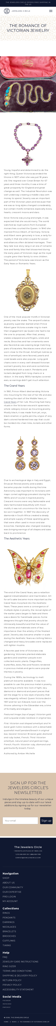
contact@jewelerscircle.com (28, 858)
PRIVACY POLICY (12, 985)
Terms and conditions (17, 971)
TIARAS (7, 945)
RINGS (6, 913)
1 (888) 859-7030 (35, 854)
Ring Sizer (9, 966)
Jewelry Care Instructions (20, 961)
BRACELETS (9, 931)
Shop (6, 878)
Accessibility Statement (18, 989)
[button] (50, 11)
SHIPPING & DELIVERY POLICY (20, 975)
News (14, 1022)
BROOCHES (9, 936)
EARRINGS (9, 922)
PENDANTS (9, 917)
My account (10, 901)
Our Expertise (12, 892)
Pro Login (9, 896)
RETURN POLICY (12, 980)
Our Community (13, 887)
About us (9, 882)
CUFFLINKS (9, 940)
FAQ (5, 957)
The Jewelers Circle (20, 1017)
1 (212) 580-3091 (20, 854)
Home (6, 1022)
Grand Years (10, 402)
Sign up (46, 820)
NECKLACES (9, 927)
